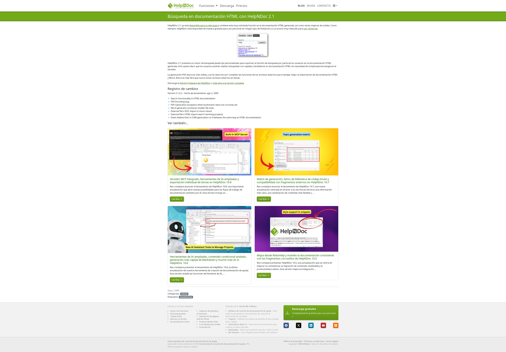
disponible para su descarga (203, 25)
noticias (184, 294)
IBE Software (233, 332)
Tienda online (176, 316)
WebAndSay (233, 330)
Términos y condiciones (314, 341)
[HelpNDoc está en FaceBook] (286, 325)
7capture (232, 319)
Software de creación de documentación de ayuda (249, 311)
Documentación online (179, 321)
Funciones (207, 5)
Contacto (324, 5)
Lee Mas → (177, 199)
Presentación (204, 327)
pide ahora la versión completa (228, 83)
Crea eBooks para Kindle (209, 324)
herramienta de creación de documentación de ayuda (222, 344)
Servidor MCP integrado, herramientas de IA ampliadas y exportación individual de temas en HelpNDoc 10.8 (204, 180)
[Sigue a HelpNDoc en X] (298, 325)
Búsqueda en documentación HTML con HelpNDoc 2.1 (221, 16)
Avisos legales (332, 341)
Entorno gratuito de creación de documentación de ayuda (192, 341)
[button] (335, 6)
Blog (301, 5)
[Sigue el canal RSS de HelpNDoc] (335, 325)
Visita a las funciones (179, 311)
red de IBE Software (248, 306)
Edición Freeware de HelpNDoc (195, 83)
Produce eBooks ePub (208, 321)
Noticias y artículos (178, 319)
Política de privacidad (293, 341)
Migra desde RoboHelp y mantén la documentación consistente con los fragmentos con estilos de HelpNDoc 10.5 (295, 257)
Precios (241, 5)
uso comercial (310, 28)
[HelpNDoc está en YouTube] (323, 325)
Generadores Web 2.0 (237, 324)
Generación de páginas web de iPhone (208, 317)
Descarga (227, 5)
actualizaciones (186, 297)
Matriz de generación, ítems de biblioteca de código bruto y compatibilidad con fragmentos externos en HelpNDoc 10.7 (293, 180)
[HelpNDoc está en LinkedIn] (311, 325)
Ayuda (311, 5)
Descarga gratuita (178, 313)
